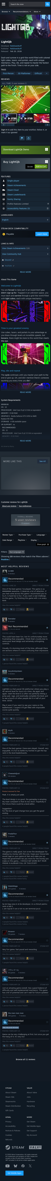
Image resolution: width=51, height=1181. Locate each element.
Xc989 (11, 571)
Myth (10, 730)
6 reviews (11, 574)
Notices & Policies (12, 1130)
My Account (32, 1135)
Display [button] (34, 540)
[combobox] (27, 4)
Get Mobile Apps (14, 1173)
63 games (11, 973)
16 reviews (12, 776)
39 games (11, 934)
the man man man (16, 1013)
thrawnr (11, 931)
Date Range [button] (7, 540)
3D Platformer (24, 73)
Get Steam (31, 1121)
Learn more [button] (42, 234)
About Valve (32, 1092)
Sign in (4, 130)
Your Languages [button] (15, 552)
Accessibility (10, 1126)
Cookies (8, 1135)
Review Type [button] (7, 535)
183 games (12, 1016)
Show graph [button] (41, 544)
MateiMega (13, 886)
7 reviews (21, 934)
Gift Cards (9, 1110)
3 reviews (11, 674)
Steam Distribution (13, 1106)
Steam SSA (9, 1097)
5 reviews (21, 973)
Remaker (12, 619)
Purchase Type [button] (25, 535)
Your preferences (25, 506)
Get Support (32, 1130)
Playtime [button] (21, 540)
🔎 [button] (41, 304)
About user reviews (9, 506)
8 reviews (11, 621)
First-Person (8, 73)
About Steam (10, 1092)
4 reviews (22, 889)
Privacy (8, 1121)
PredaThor (12, 834)
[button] (6, 11)
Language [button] (41, 535)
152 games (12, 889)
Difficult (38, 73)
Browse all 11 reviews (25, 1059)
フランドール (13, 970)
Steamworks (10, 1101)
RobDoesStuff (16, 46)
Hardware (31, 1101)
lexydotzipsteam (15, 671)
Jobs (29, 1097)
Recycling (31, 1106)
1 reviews (11, 733)
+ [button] (46, 73)
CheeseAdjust (14, 773)
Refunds (8, 1139)
